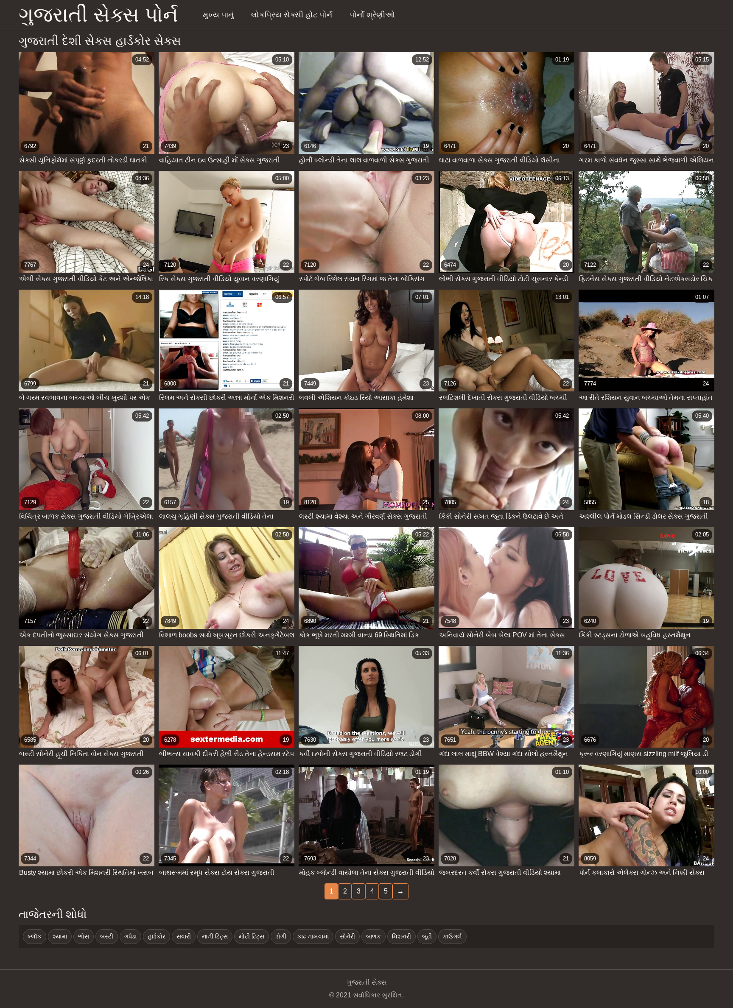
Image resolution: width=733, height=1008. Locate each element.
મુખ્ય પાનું (218, 15)
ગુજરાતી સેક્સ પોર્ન (98, 14)
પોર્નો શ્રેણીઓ (372, 15)
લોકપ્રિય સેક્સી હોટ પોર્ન (291, 15)
